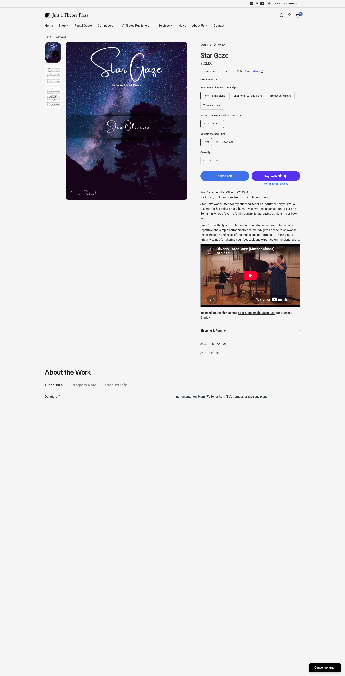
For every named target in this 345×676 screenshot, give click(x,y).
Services (164, 25)
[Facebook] (251, 3)
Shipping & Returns (213, 330)
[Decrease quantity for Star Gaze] (204, 160)
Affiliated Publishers (135, 25)
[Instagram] (257, 3)
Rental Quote (83, 25)
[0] (296, 15)
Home (49, 25)
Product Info (116, 385)
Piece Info (54, 385)
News (182, 25)
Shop (62, 25)
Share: (204, 344)
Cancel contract (324, 667)
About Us (198, 25)
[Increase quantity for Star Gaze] (217, 160)
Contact (219, 25)
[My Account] (289, 15)
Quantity (205, 152)
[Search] (282, 15)
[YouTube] (262, 3)
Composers (105, 25)
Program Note (83, 385)
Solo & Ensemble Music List (256, 313)
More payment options (276, 184)
